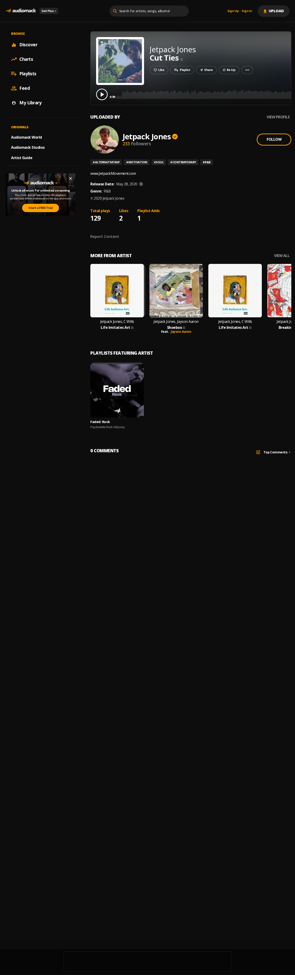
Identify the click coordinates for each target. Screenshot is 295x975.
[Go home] (21, 11)
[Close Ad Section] (70, 178)
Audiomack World (26, 137)
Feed (24, 88)
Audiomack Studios (28, 147)
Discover (28, 45)
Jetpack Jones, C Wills (117, 321)
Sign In (247, 11)
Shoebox (174, 327)
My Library (30, 103)
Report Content (104, 236)
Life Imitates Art (115, 327)
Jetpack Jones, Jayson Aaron (176, 321)
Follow (274, 139)
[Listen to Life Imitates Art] (117, 290)
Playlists (27, 74)
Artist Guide (21, 157)
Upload (276, 10)
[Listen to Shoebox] (176, 290)
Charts (26, 59)
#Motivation (136, 162)
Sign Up (233, 11)
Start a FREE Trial (41, 208)
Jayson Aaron (181, 331)
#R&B (207, 162)
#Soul (159, 162)
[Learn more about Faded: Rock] (117, 390)
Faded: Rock (100, 421)
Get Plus (48, 11)
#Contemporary (183, 162)
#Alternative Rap (106, 162)
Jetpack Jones (147, 136)
